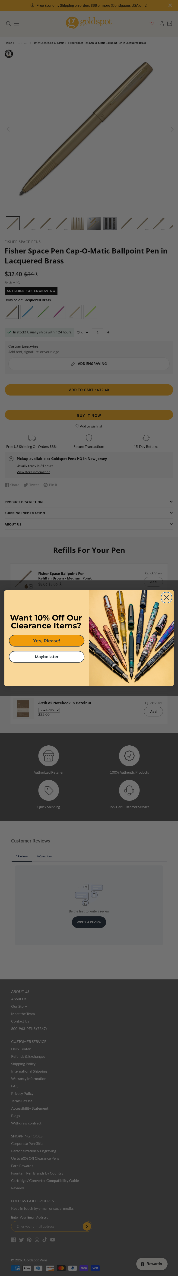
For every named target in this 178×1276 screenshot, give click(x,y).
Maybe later (47, 656)
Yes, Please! (46, 640)
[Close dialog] (166, 597)
